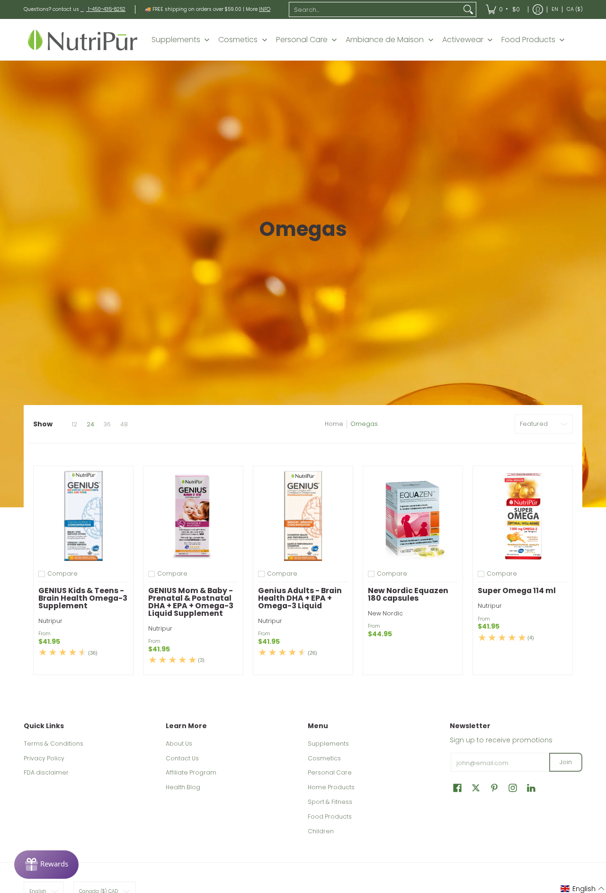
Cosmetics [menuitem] (238, 40)
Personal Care (330, 772)
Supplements (328, 744)
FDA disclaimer (46, 772)
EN (555, 9)
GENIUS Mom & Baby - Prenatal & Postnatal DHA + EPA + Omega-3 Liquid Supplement (190, 601)
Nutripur (50, 621)
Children (321, 831)
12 (74, 424)
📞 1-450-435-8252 (102, 9)
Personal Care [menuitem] (302, 40)
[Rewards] (46, 864)
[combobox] (375, 9)
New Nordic (385, 613)
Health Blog (183, 787)
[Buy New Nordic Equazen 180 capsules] (413, 516)
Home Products (331, 787)
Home (334, 424)
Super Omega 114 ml (517, 590)
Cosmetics (324, 758)
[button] (457, 787)
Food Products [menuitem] (528, 40)
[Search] (468, 9)
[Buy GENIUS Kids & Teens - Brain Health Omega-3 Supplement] (83, 516)
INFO (264, 9)
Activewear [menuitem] (462, 40)
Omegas (364, 424)
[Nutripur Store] (83, 39)
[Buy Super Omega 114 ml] (523, 516)
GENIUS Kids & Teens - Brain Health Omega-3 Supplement (82, 598)
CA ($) (575, 9)
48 (124, 424)
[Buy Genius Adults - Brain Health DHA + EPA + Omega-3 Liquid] (303, 516)
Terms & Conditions (53, 744)
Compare (62, 573)
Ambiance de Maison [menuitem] (385, 40)
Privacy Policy (44, 758)
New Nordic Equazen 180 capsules (408, 594)
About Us (179, 744)
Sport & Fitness (330, 802)
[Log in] (537, 9)
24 (90, 424)
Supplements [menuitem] (176, 40)
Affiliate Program (191, 772)
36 (107, 424)
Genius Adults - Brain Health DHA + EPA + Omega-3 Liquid (300, 598)
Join (566, 762)
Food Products (330, 816)
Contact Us (182, 758)
